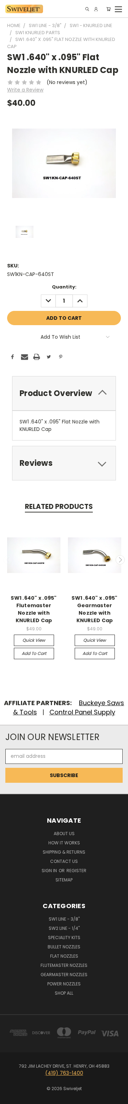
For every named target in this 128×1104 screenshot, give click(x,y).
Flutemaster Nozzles (64, 965)
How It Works (64, 843)
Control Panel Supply (82, 712)
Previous (8, 559)
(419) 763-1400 (64, 1073)
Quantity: (64, 286)
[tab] (64, 393)
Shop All (64, 993)
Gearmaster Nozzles (64, 975)
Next (120, 559)
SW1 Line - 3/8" (64, 919)
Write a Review (25, 89)
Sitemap (64, 880)
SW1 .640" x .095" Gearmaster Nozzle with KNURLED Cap (94, 609)
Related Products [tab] (59, 506)
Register (76, 871)
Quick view (33, 640)
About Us (64, 833)
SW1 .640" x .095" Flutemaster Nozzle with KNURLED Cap (34, 609)
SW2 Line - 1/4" (64, 928)
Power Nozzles (64, 984)
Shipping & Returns (64, 852)
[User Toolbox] (96, 9)
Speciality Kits (64, 937)
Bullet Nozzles (64, 947)
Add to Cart (34, 653)
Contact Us (64, 861)
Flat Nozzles (64, 956)
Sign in (50, 871)
